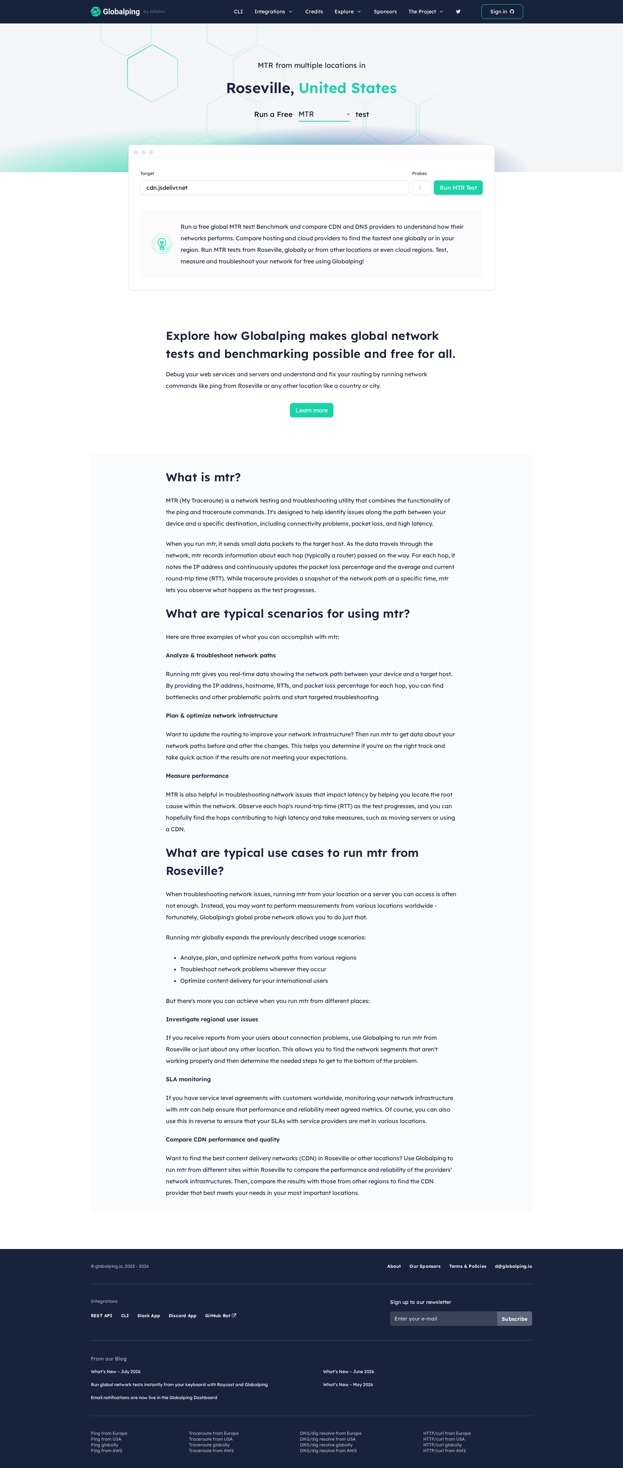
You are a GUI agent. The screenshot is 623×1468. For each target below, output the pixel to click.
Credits (314, 11)
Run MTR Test (458, 187)
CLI (238, 11)
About (394, 1266)
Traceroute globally (209, 1444)
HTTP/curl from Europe (447, 1433)
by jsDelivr (154, 11)
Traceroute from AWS (211, 1450)
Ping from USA (106, 1439)
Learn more (312, 410)
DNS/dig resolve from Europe (331, 1433)
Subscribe (514, 1319)
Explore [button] (344, 11)
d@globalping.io (513, 1266)
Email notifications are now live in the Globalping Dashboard (154, 1397)
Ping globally (104, 1444)
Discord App (182, 1315)
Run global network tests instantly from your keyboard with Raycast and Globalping (179, 1384)
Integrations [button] (270, 11)
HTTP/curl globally (442, 1444)
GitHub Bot (218, 1315)
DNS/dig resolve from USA (327, 1439)
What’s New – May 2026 (348, 1384)
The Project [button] (422, 11)
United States (348, 88)
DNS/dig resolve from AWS (328, 1450)
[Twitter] (458, 11)
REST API (101, 1315)
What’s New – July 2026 (116, 1371)
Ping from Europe (109, 1433)
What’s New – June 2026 (348, 1371)
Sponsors (385, 11)
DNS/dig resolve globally (326, 1444)
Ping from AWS (106, 1450)
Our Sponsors (425, 1266)
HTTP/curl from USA (444, 1439)
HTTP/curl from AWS (444, 1450)
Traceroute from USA (211, 1439)
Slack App (148, 1315)
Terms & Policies (467, 1266)
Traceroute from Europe (214, 1433)
